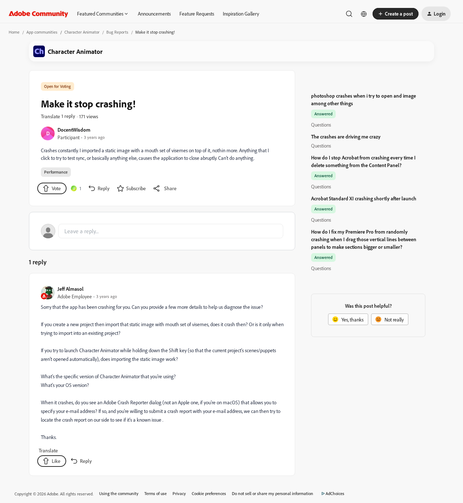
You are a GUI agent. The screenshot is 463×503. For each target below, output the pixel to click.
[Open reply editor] (162, 231)
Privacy (179, 493)
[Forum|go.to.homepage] (38, 14)
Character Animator (81, 32)
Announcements (154, 13)
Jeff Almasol (71, 289)
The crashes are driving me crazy (346, 136)
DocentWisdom (74, 130)
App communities (42, 32)
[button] (396, 14)
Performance (56, 172)
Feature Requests (196, 13)
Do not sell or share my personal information (272, 493)
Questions (321, 125)
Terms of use (155, 493)
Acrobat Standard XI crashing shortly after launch (363, 198)
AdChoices (335, 493)
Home (14, 32)
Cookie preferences (209, 493)
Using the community (119, 493)
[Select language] (364, 14)
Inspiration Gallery (241, 13)
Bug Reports (117, 32)
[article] (161, 376)
